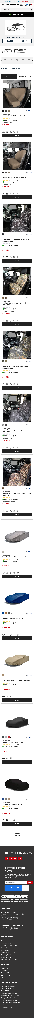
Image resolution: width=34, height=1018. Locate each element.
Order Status (5, 970)
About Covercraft (6, 941)
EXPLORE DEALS (24, 1)
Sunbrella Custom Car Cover (12, 619)
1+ (11, 613)
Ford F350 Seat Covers (8, 991)
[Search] (31, 10)
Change (9, 41)
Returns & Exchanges (8, 973)
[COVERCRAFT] (12, 5)
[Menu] (2, 5)
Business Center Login (9, 945)
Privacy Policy (5, 950)
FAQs (3, 977)
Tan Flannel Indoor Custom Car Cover (16, 680)
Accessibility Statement (9, 952)
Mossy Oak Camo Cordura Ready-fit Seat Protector (15, 367)
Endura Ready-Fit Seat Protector (14, 178)
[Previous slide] (1, 60)
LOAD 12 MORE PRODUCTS (17, 835)
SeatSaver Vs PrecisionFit (9, 1000)
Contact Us (4, 968)
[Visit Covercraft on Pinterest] (11, 858)
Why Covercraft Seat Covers (10, 1002)
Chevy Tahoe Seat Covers (9, 998)
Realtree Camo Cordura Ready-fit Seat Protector (16, 303)
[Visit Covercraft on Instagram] (6, 858)
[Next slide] (32, 60)
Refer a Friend (6, 957)
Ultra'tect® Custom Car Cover (13, 804)
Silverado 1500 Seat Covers (10, 993)
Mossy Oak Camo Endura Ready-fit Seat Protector (16, 494)
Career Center (6, 948)
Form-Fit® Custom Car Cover (12, 742)
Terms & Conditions (7, 955)
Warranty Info (5, 975)
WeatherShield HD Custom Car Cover (15, 557)
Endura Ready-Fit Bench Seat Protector (16, 116)
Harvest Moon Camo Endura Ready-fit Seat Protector (15, 240)
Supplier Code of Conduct (9, 959)
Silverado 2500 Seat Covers (10, 995)
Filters (9, 76)
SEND (30, 882)
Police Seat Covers (7, 1005)
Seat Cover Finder (7, 1007)
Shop (17, 135)
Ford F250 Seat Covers (8, 988)
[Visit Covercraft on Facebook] (15, 858)
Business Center (6, 943)
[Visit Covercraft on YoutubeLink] (20, 858)
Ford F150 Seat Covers (8, 986)
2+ (11, 737)
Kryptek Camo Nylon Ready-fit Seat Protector (15, 430)
